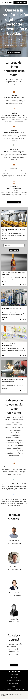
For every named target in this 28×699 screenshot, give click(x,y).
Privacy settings (4, 694)
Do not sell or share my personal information (11, 695)
